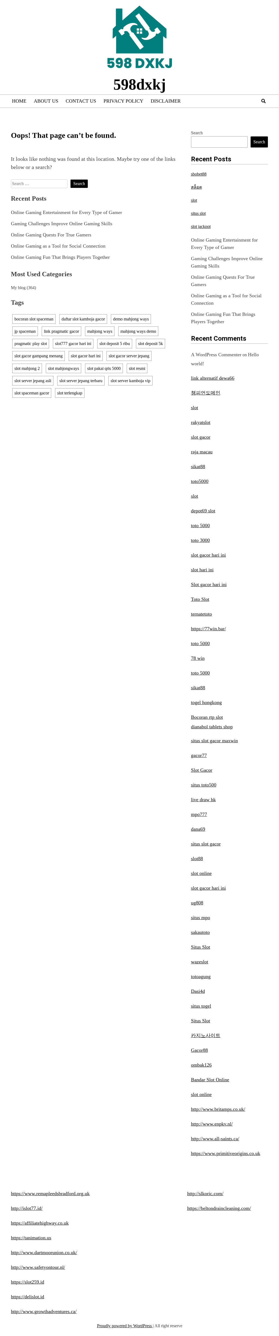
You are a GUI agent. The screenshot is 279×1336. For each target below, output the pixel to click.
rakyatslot (200, 422)
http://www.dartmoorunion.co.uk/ (44, 1252)
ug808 (197, 902)
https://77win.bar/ (208, 628)
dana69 (198, 829)
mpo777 (199, 814)
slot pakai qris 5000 (104, 368)
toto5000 (199, 481)
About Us (46, 101)
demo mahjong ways (131, 319)
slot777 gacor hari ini (73, 343)
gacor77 (199, 755)
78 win (198, 658)
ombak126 (201, 1065)
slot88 (197, 858)
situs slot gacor (206, 844)
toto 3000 (200, 540)
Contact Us (81, 101)
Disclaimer (166, 101)
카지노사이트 (205, 1035)
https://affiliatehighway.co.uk (40, 1223)
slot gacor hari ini (86, 356)
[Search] (263, 101)
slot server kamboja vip (130, 380)
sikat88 (198, 466)
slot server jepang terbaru (80, 380)
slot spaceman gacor (31, 393)
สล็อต (196, 187)
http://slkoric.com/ (205, 1193)
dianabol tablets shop (212, 726)
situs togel (201, 1006)
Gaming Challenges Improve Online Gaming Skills (61, 223)
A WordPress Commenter (216, 354)
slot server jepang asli (32, 380)
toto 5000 (200, 525)
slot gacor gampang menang (38, 356)
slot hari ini (202, 569)
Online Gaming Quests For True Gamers (51, 234)
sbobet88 (199, 174)
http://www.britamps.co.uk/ (218, 1109)
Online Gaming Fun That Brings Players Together (60, 257)
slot (194, 200)
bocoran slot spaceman (33, 319)
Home (19, 101)
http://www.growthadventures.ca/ (44, 1311)
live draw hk (203, 799)
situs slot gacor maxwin (214, 740)
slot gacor (200, 437)
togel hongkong (206, 702)
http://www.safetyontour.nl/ (38, 1267)
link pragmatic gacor (61, 331)
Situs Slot (200, 947)
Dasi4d (198, 991)
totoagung (201, 976)
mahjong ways (99, 331)
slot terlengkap (69, 393)
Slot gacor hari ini (209, 584)
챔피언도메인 (205, 393)
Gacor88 (199, 1050)
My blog (18, 287)
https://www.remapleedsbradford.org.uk (50, 1193)
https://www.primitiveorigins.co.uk (225, 1153)
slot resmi (137, 368)
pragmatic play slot (30, 343)
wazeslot (199, 961)
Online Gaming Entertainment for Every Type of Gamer (66, 212)
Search (197, 132)
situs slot (198, 213)
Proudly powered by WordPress (125, 1325)
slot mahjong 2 (27, 368)
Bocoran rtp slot (207, 717)
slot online (201, 873)
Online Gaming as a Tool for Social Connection (58, 246)
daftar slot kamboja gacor (83, 319)
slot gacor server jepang (129, 356)
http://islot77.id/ (27, 1208)
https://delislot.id (27, 1296)
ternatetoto (201, 614)
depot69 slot (203, 510)
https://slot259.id (27, 1282)
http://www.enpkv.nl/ (212, 1124)
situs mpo (200, 917)
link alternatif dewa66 (212, 378)
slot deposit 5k (150, 343)
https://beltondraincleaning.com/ (219, 1208)
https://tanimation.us (31, 1237)
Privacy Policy (123, 101)
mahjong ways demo (138, 331)
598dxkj (139, 84)
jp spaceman (25, 331)
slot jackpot (201, 226)
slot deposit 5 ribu (114, 343)
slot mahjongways (63, 368)
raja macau (202, 452)
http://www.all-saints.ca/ (215, 1138)
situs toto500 (203, 785)
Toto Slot (200, 599)
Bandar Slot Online (210, 1079)
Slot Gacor (201, 770)
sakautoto (200, 932)
